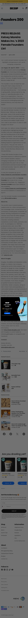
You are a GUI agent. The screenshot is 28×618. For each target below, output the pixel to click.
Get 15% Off (7, 313)
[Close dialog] (26, 298)
